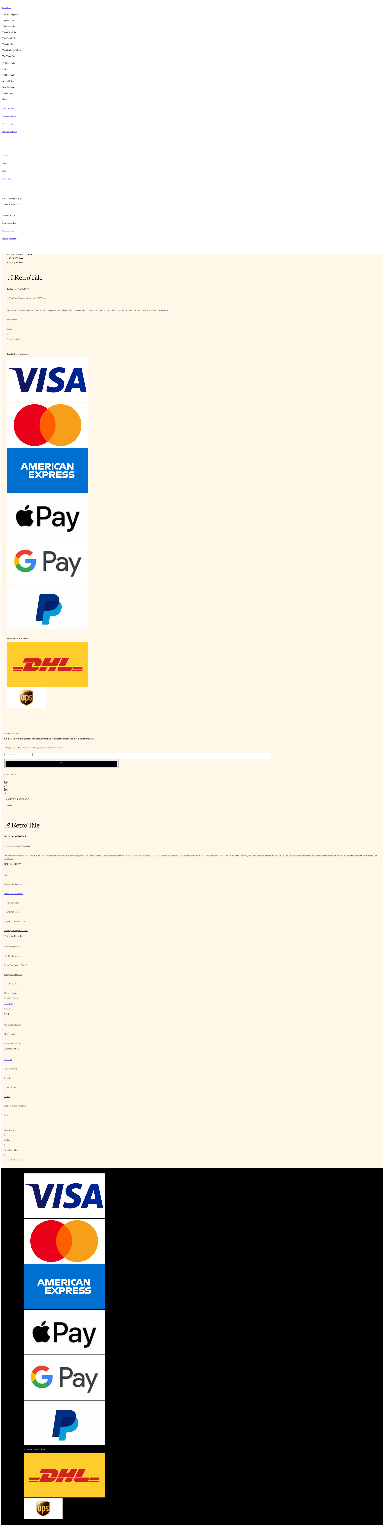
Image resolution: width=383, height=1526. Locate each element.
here (92, 739)
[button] (61, 763)
